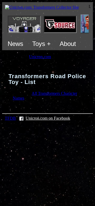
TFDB (10, 118)
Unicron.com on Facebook (48, 118)
